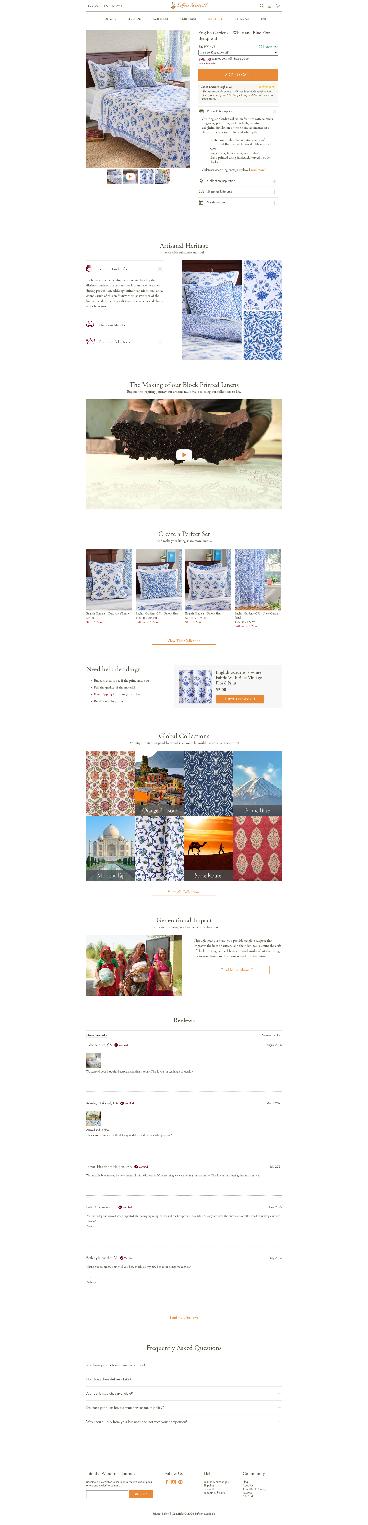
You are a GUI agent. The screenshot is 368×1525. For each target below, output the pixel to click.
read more (257, 170)
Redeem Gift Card (214, 1493)
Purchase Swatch (240, 699)
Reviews (247, 1493)
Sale (264, 19)
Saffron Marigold (205, 1513)
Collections (188, 19)
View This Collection (184, 641)
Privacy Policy (161, 1513)
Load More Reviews (184, 1317)
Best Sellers (215, 19)
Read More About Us (238, 970)
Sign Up (140, 1494)
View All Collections (184, 892)
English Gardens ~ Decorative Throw (108, 613)
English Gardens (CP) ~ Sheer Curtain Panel (257, 615)
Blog (245, 1482)
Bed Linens (134, 19)
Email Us (93, 5)
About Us (248, 1485)
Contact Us (210, 1489)
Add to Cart (238, 75)
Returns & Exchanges (216, 1482)
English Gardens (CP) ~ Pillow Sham (157, 613)
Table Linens (160, 19)
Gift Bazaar (241, 19)
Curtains (110, 19)
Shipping (209, 1485)
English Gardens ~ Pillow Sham (203, 613)
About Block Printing (254, 1489)
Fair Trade (248, 1496)
